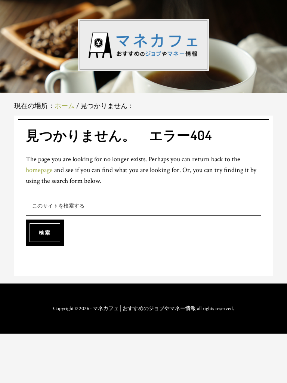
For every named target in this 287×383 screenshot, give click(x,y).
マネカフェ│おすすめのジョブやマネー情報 (143, 45)
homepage (39, 170)
